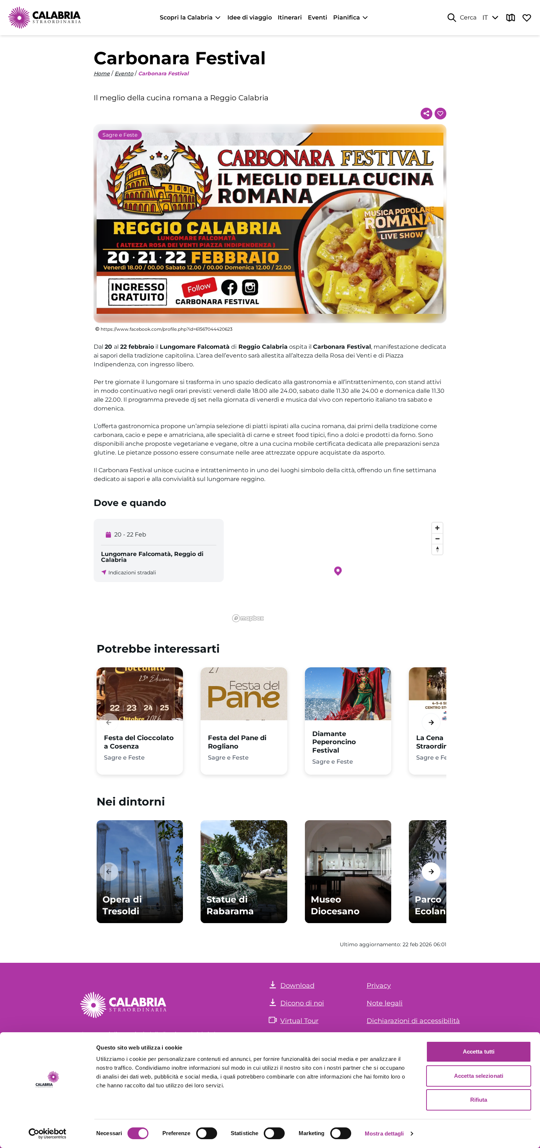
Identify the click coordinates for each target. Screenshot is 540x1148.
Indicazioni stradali (132, 572)
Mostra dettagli (384, 1133)
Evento (124, 73)
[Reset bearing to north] (437, 549)
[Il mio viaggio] (527, 17)
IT (485, 18)
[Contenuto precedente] (109, 722)
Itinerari (290, 17)
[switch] (206, 1133)
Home (102, 73)
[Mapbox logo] (248, 618)
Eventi (317, 17)
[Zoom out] (437, 538)
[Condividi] (426, 113)
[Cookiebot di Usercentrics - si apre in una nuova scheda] (47, 1133)
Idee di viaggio (249, 17)
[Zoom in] (437, 528)
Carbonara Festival (163, 73)
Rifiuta (478, 1100)
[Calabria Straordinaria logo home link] (45, 17)
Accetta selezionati (478, 1076)
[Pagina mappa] (510, 17)
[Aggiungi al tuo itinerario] (440, 113)
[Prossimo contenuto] (431, 722)
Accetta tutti (478, 1051)
